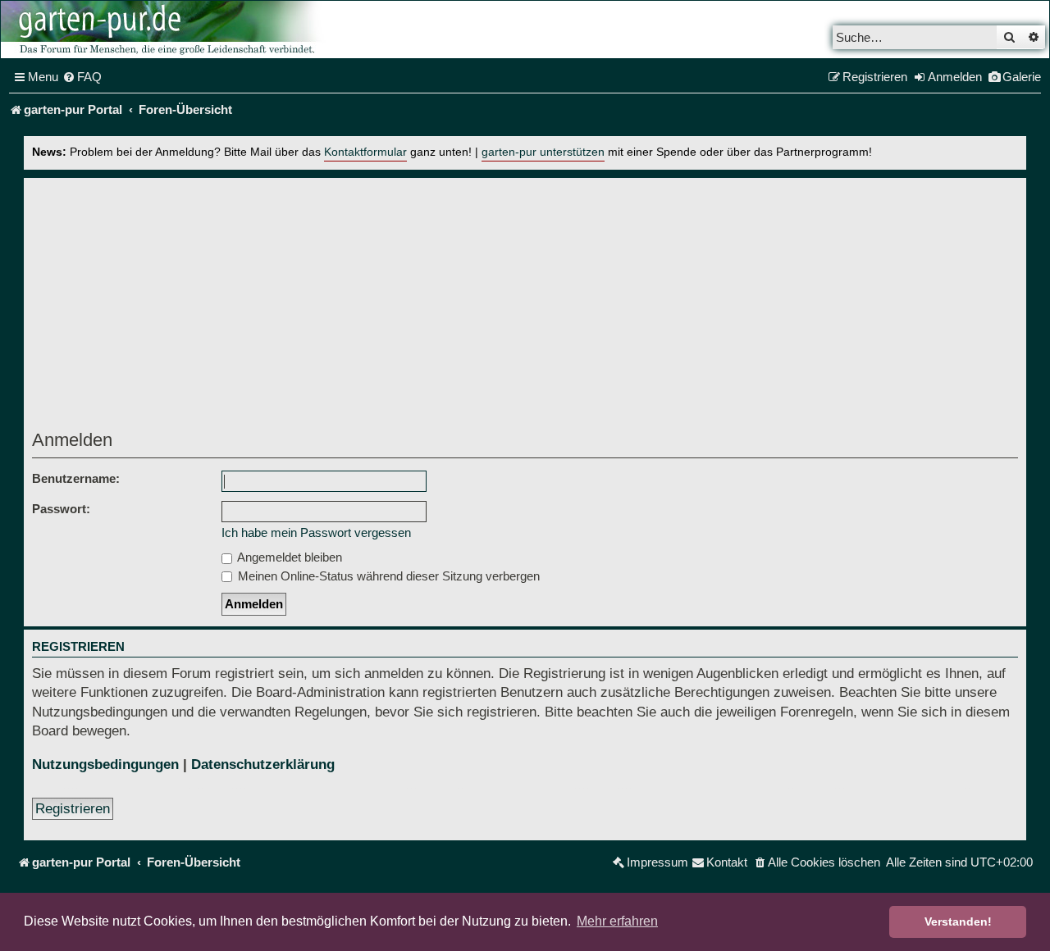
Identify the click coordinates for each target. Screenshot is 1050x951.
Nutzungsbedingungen (105, 764)
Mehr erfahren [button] (617, 921)
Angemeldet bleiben (288, 557)
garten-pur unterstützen (543, 152)
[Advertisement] (525, 308)
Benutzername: (76, 478)
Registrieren (72, 809)
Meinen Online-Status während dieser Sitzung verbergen (387, 576)
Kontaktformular (365, 152)
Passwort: (61, 509)
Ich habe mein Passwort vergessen (316, 532)
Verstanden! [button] (958, 921)
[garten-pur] (165, 29)
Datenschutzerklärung (263, 764)
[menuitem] (82, 77)
